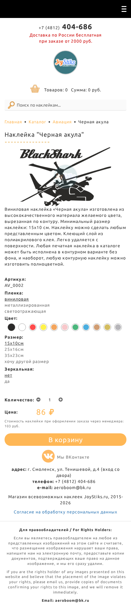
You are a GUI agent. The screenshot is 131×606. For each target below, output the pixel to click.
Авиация (62, 121)
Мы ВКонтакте (73, 457)
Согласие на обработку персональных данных (65, 511)
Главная (13, 121)
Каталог (37, 121)
